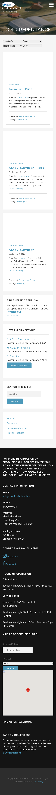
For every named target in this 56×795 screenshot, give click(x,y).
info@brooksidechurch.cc (17, 496)
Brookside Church (11, 8)
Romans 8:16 (14, 311)
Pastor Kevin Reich (27, 116)
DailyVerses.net (12, 315)
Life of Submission (16, 163)
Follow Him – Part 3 (20, 89)
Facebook (10, 564)
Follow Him (14, 85)
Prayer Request (15, 432)
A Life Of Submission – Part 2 (26, 167)
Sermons (12, 423)
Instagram (12, 556)
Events (10, 418)
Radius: (7, 659)
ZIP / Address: (10, 644)
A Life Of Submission (21, 249)
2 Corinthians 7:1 (12, 752)
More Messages (19, 365)
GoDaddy (38, 781)
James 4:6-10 (23, 176)
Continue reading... (17, 189)
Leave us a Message (18, 428)
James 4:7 (22, 258)
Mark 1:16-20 (23, 97)
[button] (52, 4)
